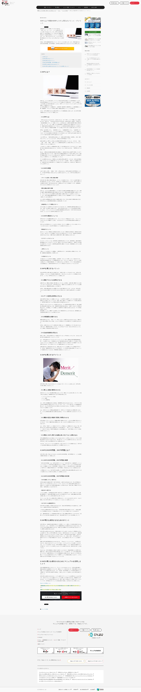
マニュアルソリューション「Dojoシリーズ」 (47, 672)
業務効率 (88, 88)
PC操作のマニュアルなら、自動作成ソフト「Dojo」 (67, 672)
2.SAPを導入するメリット (48, 58)
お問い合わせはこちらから (51, 597)
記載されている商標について (65, 689)
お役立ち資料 (41, 641)
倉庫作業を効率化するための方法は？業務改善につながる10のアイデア (93, 64)
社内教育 (88, 91)
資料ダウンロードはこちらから (61, 48)
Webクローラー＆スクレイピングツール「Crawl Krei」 (82, 679)
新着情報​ (86, 7)
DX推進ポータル (95, 637)
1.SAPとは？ (45, 56)
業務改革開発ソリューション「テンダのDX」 (65, 677)
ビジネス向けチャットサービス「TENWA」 (47, 677)
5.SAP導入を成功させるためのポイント (50, 64)
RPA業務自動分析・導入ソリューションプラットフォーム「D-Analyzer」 (79, 675)
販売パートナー (41, 644)
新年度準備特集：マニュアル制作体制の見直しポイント (93, 70)
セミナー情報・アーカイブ (69, 7)
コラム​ (79, 7)
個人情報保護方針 (84, 689)
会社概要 (92, 689)
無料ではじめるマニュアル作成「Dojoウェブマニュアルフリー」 (51, 675)
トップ (39, 629)
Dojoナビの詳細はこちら (45, 583)
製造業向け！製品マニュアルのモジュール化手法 (93, 74)
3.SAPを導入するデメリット (48, 60)
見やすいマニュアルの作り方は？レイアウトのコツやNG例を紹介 (93, 54)
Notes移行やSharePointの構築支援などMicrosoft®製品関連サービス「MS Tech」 (54, 679)
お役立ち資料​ (94, 7)
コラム (59, 10)
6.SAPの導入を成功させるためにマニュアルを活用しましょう (55, 66)
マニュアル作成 (65, 10)
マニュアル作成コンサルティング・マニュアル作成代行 (50, 631)
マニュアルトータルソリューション (45, 634)
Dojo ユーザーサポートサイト (76, 661)
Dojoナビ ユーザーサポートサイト (95, 661)
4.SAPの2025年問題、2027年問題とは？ (51, 62)
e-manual (40, 637)
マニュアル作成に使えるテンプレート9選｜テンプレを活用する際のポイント (94, 59)
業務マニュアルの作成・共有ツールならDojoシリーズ (46, 10)
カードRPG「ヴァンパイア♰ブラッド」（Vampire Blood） (50, 681)
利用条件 (75, 689)
